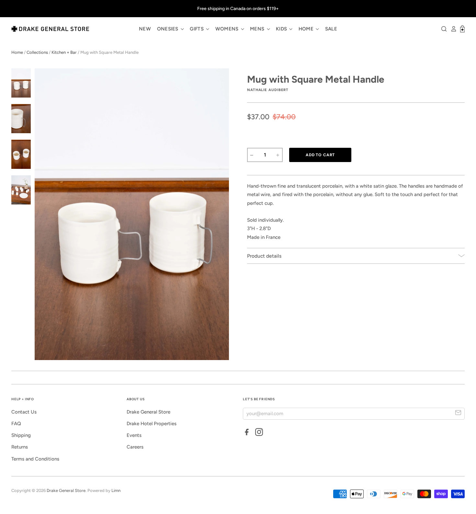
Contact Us (24, 412)
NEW (145, 29)
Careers (135, 447)
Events (134, 435)
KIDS (282, 29)
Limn (115, 490)
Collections (37, 52)
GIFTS (197, 29)
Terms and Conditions (35, 459)
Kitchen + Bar (64, 52)
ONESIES (168, 29)
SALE (331, 29)
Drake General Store (148, 412)
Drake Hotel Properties (151, 423)
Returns (19, 447)
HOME (307, 29)
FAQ (16, 423)
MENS (258, 29)
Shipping (21, 435)
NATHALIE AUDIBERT (268, 90)
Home (17, 52)
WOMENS (227, 29)
